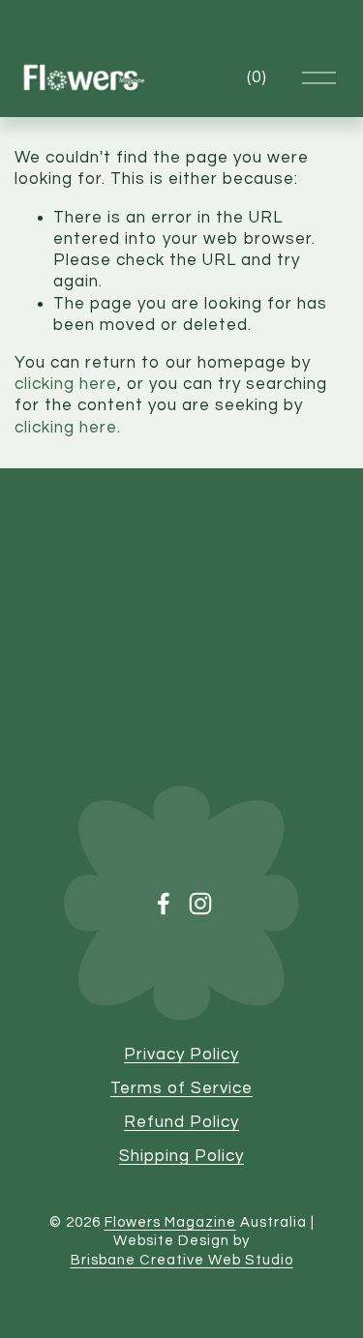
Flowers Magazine (170, 1222)
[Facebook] (163, 903)
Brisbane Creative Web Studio (182, 1260)
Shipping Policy (181, 1156)
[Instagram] (200, 903)
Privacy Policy (181, 1054)
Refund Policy (181, 1122)
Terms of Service (181, 1088)
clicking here (66, 384)
